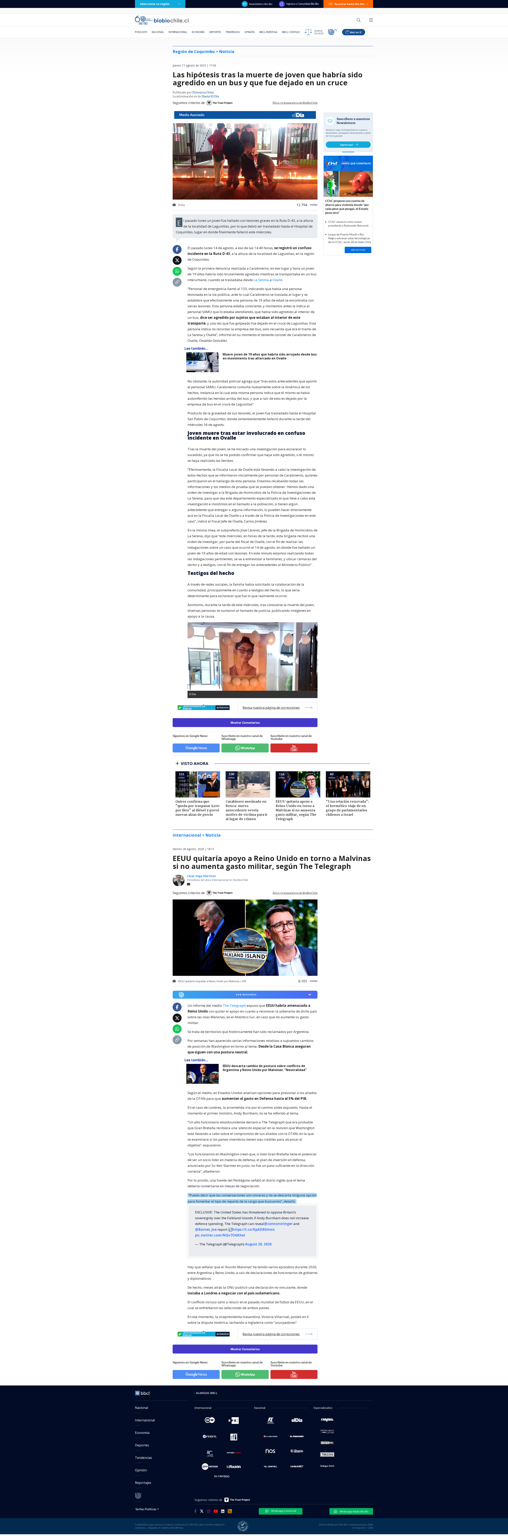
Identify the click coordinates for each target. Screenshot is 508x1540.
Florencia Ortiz (203, 92)
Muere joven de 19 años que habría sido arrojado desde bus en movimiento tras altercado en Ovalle (270, 356)
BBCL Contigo (291, 32)
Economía (198, 32)
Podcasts (141, 32)
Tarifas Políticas (145, 1509)
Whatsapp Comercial (283, 1511)
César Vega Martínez (201, 876)
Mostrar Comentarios (245, 722)
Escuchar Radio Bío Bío (350, 4)
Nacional (158, 32)
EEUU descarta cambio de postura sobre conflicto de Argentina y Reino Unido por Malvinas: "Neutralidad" (265, 1068)
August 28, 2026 (258, 1244)
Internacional (178, 32)
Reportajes (143, 1482)
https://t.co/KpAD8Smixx (253, 1229)
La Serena (261, 280)
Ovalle (277, 280)
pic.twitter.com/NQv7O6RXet (220, 1235)
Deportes (215, 32)
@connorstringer (278, 1223)
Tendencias (233, 32)
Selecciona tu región (154, 4)
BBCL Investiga (268, 32)
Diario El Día (210, 96)
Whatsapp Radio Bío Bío (353, 1511)
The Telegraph (234, 1005)
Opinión (249, 32)
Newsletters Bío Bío (260, 4)
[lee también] (203, 362)
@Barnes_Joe (206, 1229)
